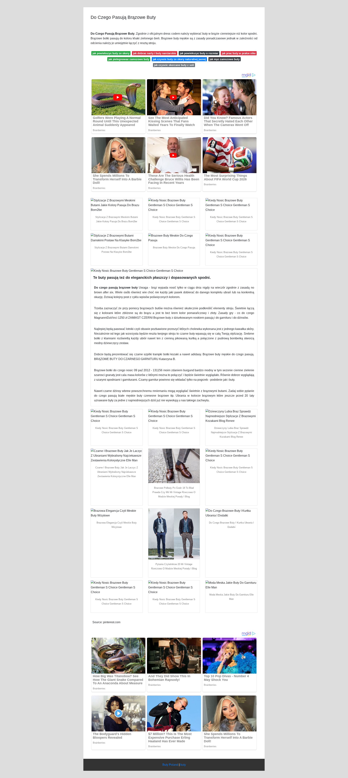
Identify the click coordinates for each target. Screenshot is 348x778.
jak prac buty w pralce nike (239, 53)
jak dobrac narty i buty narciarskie (154, 53)
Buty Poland (170, 764)
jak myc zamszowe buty (225, 59)
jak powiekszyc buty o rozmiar (199, 53)
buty (183, 764)
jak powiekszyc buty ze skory (110, 53)
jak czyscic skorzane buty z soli (174, 65)
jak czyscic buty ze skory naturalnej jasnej (179, 59)
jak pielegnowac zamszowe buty (128, 59)
